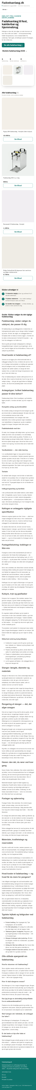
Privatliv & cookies (7, 1079)
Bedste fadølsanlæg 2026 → (14, 51)
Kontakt (4, 1077)
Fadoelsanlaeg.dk (13, 2)
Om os (5, 9)
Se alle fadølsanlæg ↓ (13, 45)
